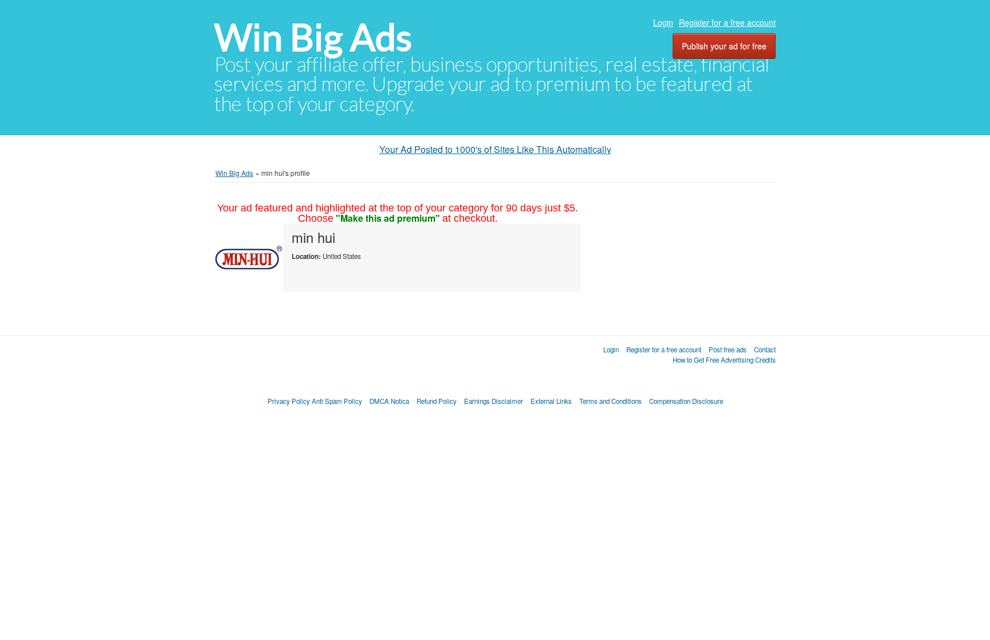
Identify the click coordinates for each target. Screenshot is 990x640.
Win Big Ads (313, 37)
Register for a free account (727, 22)
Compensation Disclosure (686, 401)
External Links (551, 401)
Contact (765, 349)
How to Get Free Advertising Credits (724, 359)
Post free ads (728, 349)
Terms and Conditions (610, 401)
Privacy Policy (289, 401)
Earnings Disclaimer (493, 401)
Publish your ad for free (724, 46)
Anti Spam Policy (337, 401)
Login (663, 22)
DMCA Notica (389, 401)
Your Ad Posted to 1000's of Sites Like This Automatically (495, 149)
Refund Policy (437, 401)
